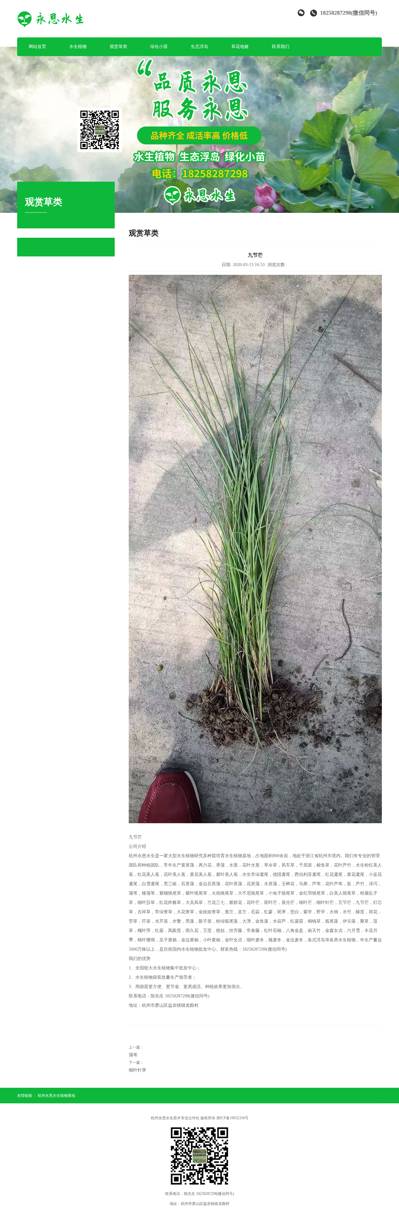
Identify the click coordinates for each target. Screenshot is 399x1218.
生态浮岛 (199, 46)
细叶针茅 (137, 1070)
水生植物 (78, 46)
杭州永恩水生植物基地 (56, 1095)
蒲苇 (133, 1055)
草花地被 (240, 46)
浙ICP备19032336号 (232, 1118)
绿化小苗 (159, 46)
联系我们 (280, 46)
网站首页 (37, 46)
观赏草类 (118, 46)
